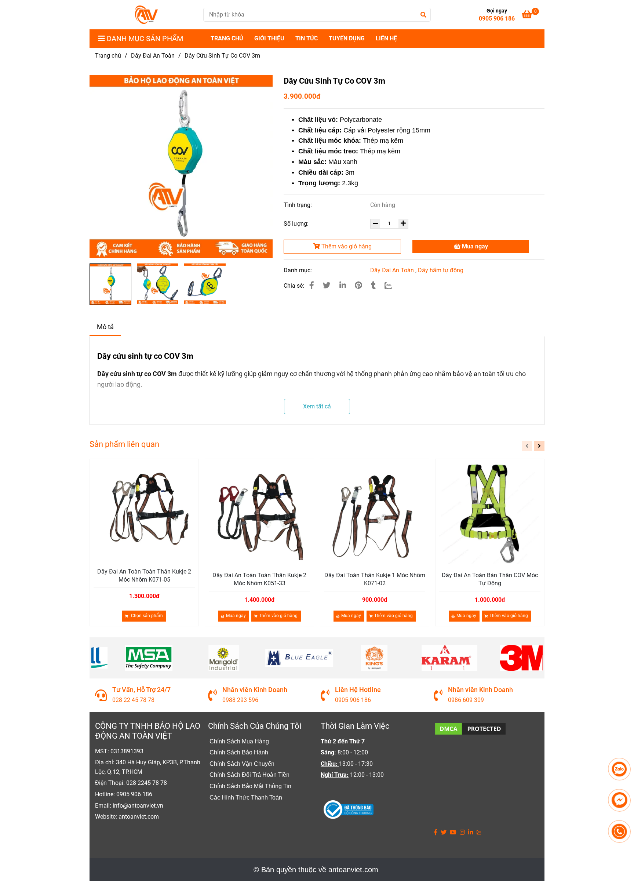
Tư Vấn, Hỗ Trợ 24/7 (141, 689)
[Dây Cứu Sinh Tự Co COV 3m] (146, 15)
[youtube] (453, 832)
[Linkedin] (343, 285)
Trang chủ (108, 55)
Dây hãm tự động (440, 270)
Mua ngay (474, 246)
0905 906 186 (497, 18)
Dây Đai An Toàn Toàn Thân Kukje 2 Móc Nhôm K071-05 (144, 575)
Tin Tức (306, 38)
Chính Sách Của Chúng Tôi (254, 726)
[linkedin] (470, 832)
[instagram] (462, 832)
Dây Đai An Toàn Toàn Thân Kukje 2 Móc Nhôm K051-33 (259, 579)
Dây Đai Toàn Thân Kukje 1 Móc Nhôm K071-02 (374, 579)
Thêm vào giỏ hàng (346, 246)
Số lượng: (297, 223)
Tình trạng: (298, 204)
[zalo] (479, 832)
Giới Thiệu (269, 38)
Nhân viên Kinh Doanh (254, 689)
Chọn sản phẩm (146, 615)
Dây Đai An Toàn (153, 55)
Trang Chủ (227, 38)
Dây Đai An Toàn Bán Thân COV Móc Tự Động (490, 579)
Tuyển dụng (347, 38)
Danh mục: (298, 270)
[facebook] (435, 832)
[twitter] (444, 832)
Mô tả (105, 327)
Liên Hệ (386, 38)
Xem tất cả (317, 406)
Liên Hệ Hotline (358, 689)
